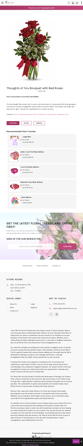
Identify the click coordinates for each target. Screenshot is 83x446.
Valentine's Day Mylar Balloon (31, 182)
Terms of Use (34, 445)
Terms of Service (42, 266)
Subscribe (67, 246)
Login (33, 304)
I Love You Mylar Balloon (29, 167)
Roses (16, 114)
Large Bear (27, 137)
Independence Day (63, 114)
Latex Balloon (26, 197)
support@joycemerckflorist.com (65, 308)
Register (34, 307)
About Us (13, 304)
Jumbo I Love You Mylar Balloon (32, 152)
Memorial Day (51, 114)
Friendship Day (41, 114)
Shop (12, 307)
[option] (32, 51)
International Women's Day (27, 114)
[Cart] (73, 3)
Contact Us (56, 266)
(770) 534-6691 (59, 304)
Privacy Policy (27, 266)
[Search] (68, 2)
